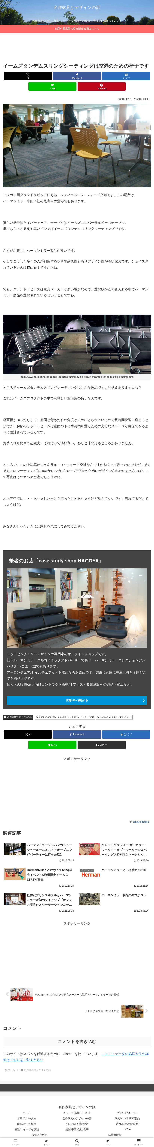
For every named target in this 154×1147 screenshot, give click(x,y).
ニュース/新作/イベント (77, 1112)
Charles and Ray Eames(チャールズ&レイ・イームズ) (66, 717)
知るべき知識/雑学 (77, 1123)
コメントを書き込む (77, 1041)
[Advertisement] (77, 49)
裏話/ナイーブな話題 (26, 1129)
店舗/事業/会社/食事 (77, 1129)
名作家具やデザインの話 (19, 717)
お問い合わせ (39, 1134)
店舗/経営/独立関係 (127, 1123)
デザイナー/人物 (26, 1118)
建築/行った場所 (26, 1123)
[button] (142, 737)
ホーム (27, 1112)
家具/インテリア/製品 (127, 1118)
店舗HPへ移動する (77, 700)
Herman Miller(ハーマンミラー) (115, 717)
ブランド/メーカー (127, 1112)
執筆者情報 (114, 1134)
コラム (127, 1129)
